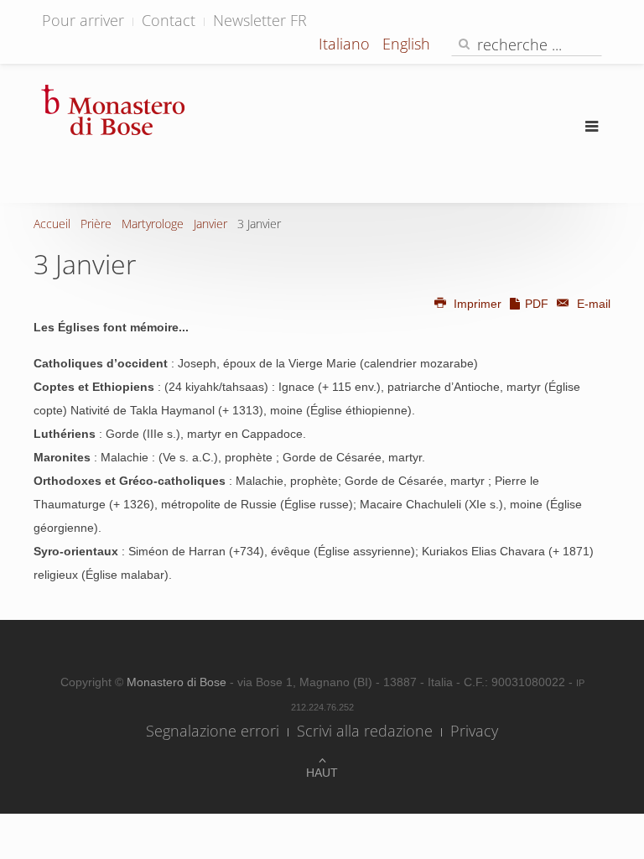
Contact (168, 20)
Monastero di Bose (178, 682)
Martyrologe (153, 224)
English (406, 44)
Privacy (474, 731)
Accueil (52, 224)
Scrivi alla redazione (365, 731)
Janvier (210, 224)
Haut (322, 772)
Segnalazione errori (212, 731)
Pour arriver (83, 20)
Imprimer (477, 303)
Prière (96, 224)
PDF (537, 303)
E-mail (592, 303)
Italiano (346, 44)
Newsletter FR (260, 20)
